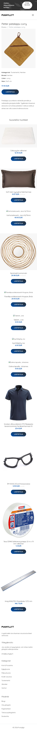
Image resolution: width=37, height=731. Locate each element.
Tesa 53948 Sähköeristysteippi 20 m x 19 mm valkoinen (18, 543)
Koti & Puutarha (7, 665)
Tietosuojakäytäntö (9, 712)
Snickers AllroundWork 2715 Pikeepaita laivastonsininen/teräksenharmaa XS (18, 425)
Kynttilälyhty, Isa (18, 343)
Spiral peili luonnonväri (18, 273)
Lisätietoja (10, 92)
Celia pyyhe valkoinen (18, 151)
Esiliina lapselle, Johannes (18, 366)
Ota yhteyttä (6, 705)
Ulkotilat (4, 684)
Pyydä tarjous (27, 4)
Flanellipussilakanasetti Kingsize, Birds (18, 296)
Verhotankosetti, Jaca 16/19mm (18, 215)
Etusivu (4, 27)
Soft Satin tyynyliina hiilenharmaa (18, 192)
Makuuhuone (6, 673)
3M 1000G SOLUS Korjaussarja (18, 484)
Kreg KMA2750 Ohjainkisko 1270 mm (18, 601)
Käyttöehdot (6, 709)
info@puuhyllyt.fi (7, 654)
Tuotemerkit (15, 72)
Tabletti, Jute (18, 320)
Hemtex (22, 72)
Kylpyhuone (6, 669)
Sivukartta (5, 716)
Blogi (3, 701)
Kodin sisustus (7, 677)
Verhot (4, 688)
